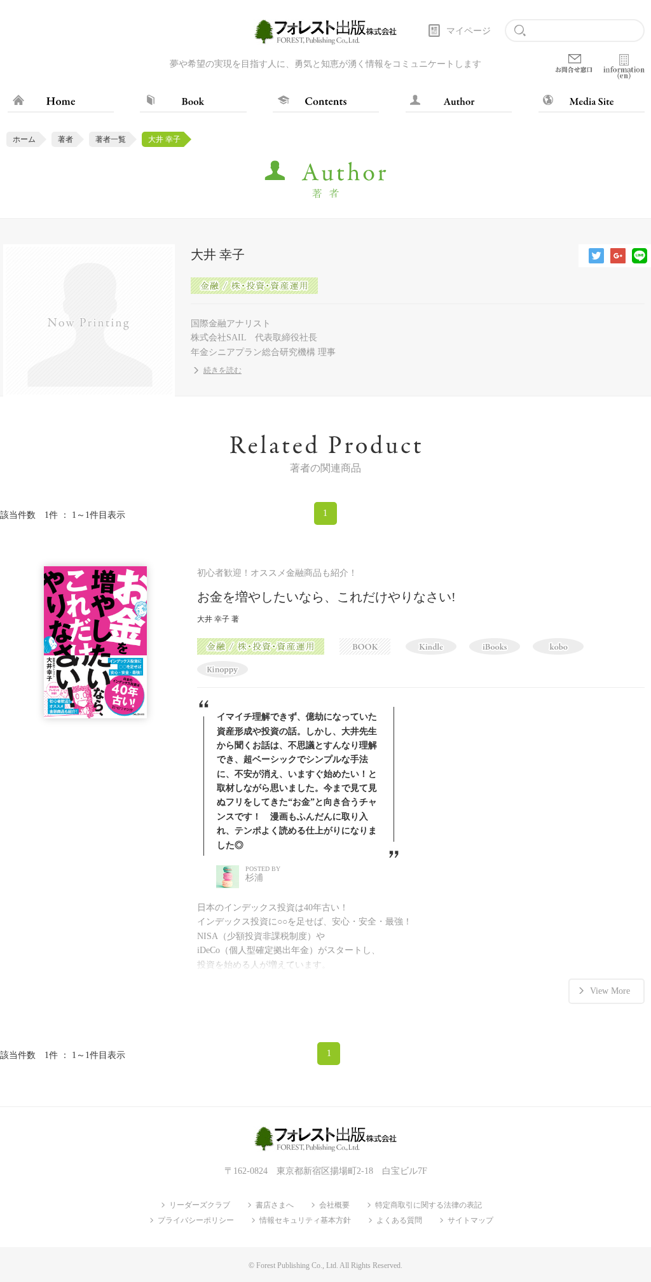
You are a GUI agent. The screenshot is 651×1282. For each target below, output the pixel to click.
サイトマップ (470, 1220)
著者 (65, 139)
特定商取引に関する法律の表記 (428, 1205)
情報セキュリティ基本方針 (305, 1220)
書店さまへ (275, 1205)
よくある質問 (399, 1220)
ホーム (24, 139)
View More (610, 991)
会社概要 (334, 1205)
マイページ (468, 31)
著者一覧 (110, 139)
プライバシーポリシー (196, 1220)
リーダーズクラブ (199, 1205)
